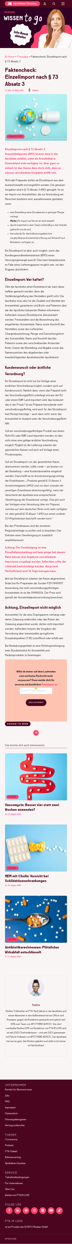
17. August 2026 (14, 957)
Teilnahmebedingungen (17, 1177)
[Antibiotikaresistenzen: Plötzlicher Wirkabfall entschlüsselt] (36, 942)
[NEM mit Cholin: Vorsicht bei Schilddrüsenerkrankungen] (36, 871)
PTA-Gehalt (11, 1151)
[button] (36, 28)
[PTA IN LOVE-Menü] (63, 3)
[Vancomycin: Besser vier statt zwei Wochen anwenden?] (36, 799)
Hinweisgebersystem (15, 1119)
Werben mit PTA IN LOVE (17, 1195)
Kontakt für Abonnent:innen (18, 1090)
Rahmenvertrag (13, 1157)
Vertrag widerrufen (15, 1125)
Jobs (7, 1096)
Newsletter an (49, 684)
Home (11, 57)
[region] (36, 28)
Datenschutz (11, 1114)
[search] (54, 3)
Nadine (35, 90)
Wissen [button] (12, 797)
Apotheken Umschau (24, 3)
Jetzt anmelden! (36, 702)
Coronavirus (11, 1139)
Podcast (9, 1145)
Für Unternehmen (14, 1183)
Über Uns (9, 1189)
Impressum (10, 1107)
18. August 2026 (14, 814)
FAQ (7, 1102)
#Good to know (17, 724)
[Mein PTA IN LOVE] (45, 3)
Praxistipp (22, 57)
